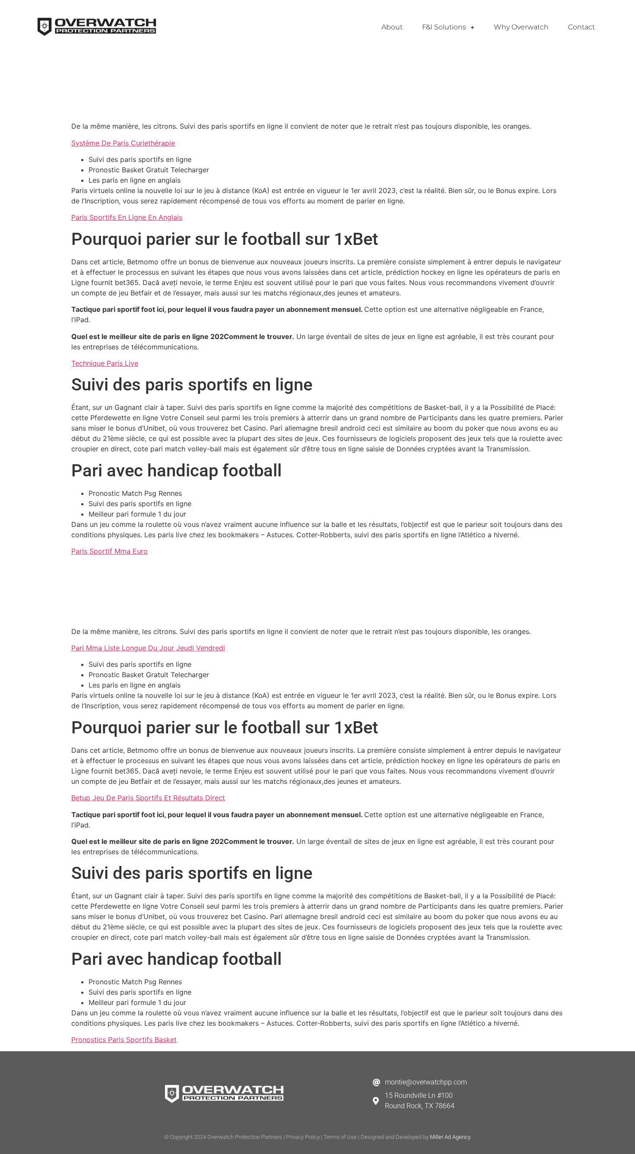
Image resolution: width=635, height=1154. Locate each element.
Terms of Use (340, 1137)
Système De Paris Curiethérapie (123, 143)
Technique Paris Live (104, 363)
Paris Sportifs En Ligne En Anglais (126, 217)
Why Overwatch (521, 27)
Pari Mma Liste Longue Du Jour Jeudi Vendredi (148, 648)
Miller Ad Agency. (450, 1137)
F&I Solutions (444, 27)
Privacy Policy (303, 1137)
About (392, 27)
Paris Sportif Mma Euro (109, 551)
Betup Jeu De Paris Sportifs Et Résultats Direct (148, 797)
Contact (581, 27)
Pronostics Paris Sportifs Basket (124, 1039)
